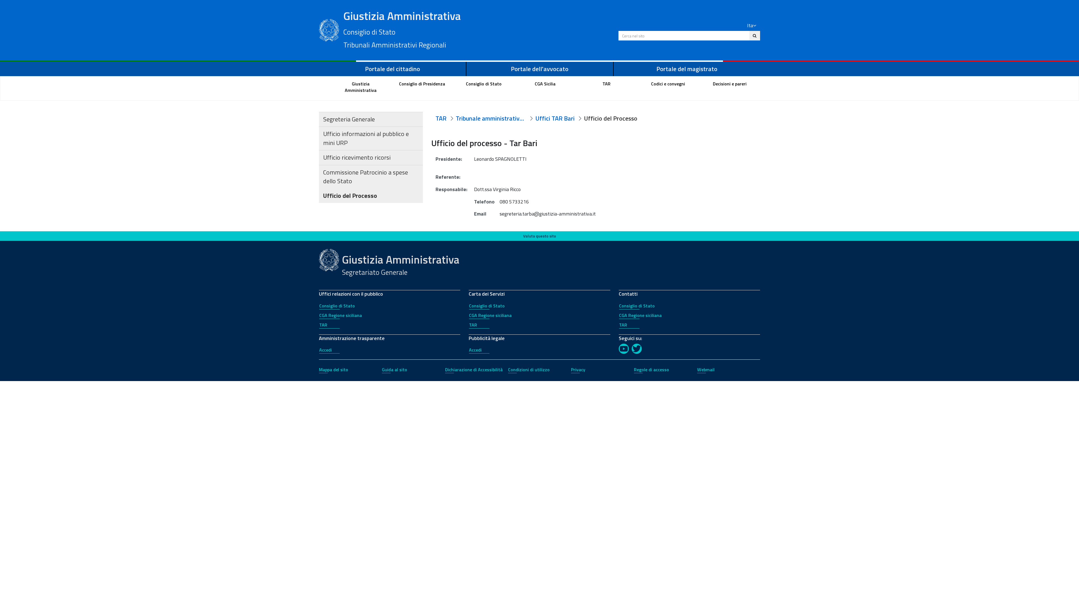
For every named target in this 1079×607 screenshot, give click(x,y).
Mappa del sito (333, 369)
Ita (750, 25)
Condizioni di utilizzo (529, 369)
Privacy (578, 369)
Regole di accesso (651, 369)
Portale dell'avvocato (539, 69)
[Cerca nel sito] (754, 35)
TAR (323, 324)
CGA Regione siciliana (340, 315)
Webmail (706, 369)
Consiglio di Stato (337, 305)
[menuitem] (361, 87)
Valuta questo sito (539, 236)
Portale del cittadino (392, 69)
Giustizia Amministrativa (402, 29)
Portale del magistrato (686, 69)
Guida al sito (394, 369)
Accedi (325, 349)
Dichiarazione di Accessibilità (474, 369)
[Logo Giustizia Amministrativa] (329, 29)
